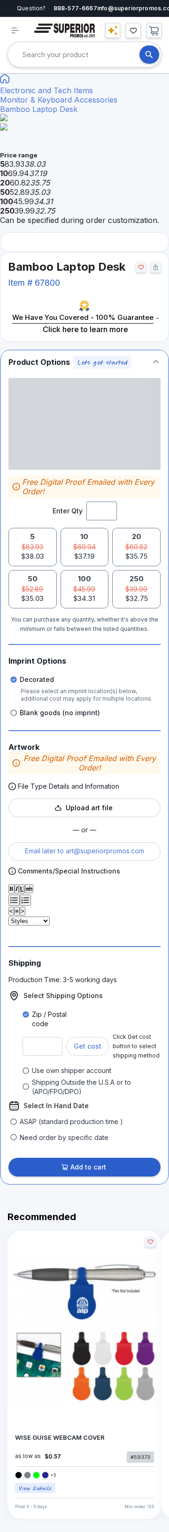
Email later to (84, 851)
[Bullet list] (14, 900)
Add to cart (88, 1167)
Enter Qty (68, 511)
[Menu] (15, 30)
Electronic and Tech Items (46, 90)
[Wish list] (133, 30)
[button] (84, 362)
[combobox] (81, 54)
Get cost (87, 1046)
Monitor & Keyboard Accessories (58, 99)
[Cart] (153, 30)
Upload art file (89, 808)
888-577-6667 (75, 8)
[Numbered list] (25, 900)
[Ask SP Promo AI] (112, 30)
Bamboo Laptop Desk (38, 109)
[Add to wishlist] (141, 267)
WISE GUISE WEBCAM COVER (60, 1437)
